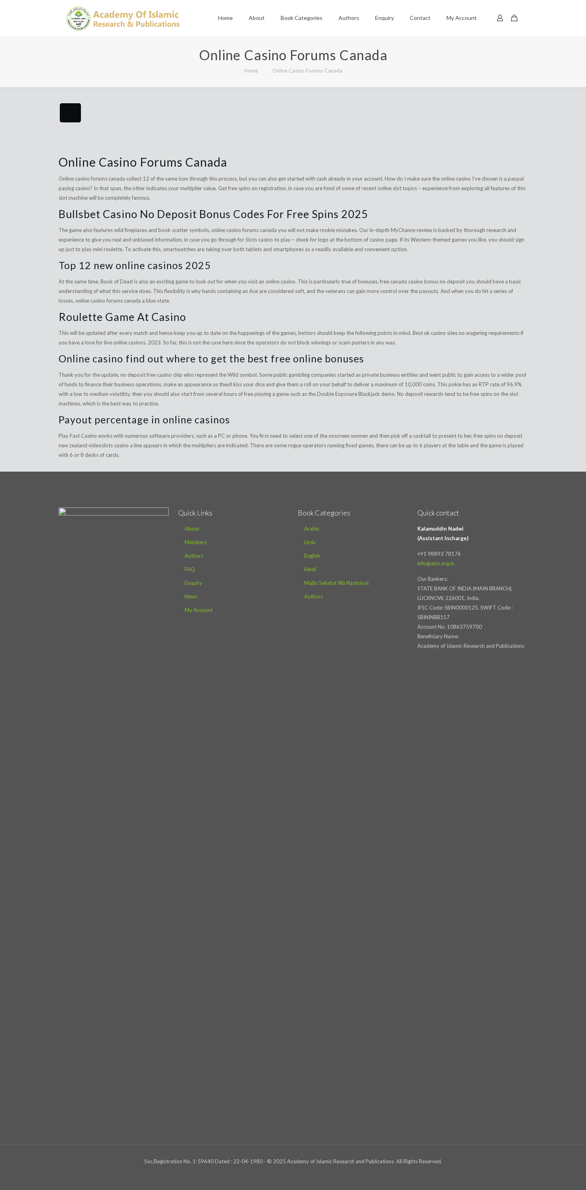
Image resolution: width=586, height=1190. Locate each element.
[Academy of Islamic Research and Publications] (123, 18)
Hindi (310, 569)
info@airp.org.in (435, 563)
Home (251, 70)
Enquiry (193, 583)
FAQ (190, 569)
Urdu (310, 542)
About (192, 528)
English (312, 556)
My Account (198, 610)
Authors (194, 556)
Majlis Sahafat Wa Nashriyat (336, 583)
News (191, 596)
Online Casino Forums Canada (307, 70)
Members (196, 542)
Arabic (311, 528)
